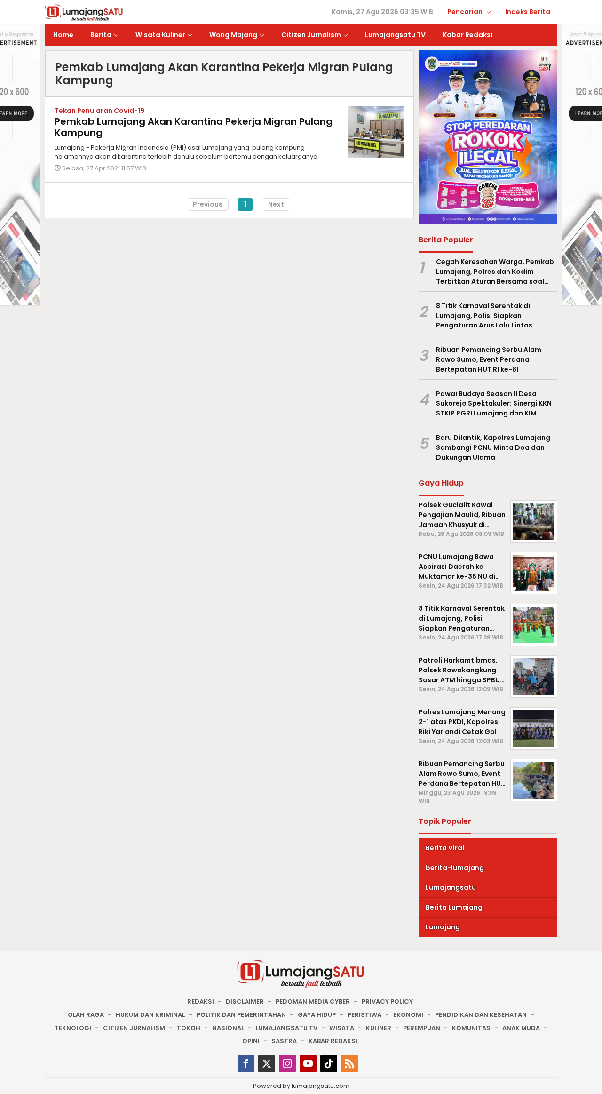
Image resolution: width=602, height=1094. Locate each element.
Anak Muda (521, 1027)
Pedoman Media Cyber (313, 1001)
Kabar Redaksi (333, 1041)
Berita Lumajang (454, 907)
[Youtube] (308, 1063)
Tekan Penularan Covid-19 (99, 110)
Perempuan (421, 1027)
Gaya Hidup (317, 1014)
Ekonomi (408, 1014)
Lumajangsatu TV (286, 1027)
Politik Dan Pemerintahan (241, 1014)
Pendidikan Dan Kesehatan (481, 1014)
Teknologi (73, 1027)
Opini (251, 1041)
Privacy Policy (387, 1001)
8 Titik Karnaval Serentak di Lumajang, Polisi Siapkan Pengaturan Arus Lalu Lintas (484, 315)
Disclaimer (245, 1001)
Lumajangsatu (451, 887)
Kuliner (378, 1027)
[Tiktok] (328, 1063)
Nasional (228, 1027)
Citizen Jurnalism (134, 1027)
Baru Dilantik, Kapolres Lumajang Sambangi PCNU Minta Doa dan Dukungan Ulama (493, 447)
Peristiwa (364, 1014)
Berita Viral (445, 848)
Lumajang (443, 927)
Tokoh (188, 1027)
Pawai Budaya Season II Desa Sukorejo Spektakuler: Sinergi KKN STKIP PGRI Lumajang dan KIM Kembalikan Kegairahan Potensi (494, 403)
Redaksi (200, 1001)
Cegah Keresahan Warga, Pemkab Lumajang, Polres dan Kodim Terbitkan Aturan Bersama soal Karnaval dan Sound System (495, 271)
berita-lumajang (455, 867)
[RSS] (349, 1063)
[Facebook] (246, 1063)
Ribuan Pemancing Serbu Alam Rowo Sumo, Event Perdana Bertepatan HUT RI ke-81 (488, 359)
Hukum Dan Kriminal (150, 1014)
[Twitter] (266, 1063)
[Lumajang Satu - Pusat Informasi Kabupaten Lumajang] (84, 12)
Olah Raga (86, 1014)
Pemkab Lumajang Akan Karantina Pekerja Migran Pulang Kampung (194, 127)
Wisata (341, 1027)
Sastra (284, 1041)
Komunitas (471, 1027)
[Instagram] (287, 1063)
